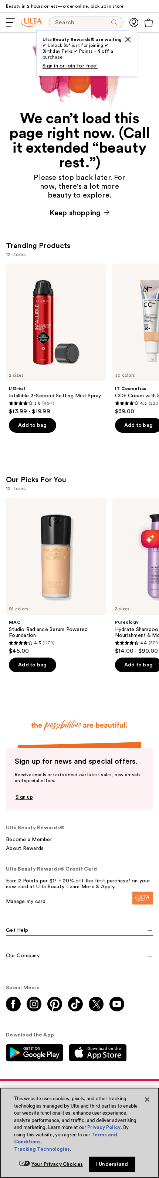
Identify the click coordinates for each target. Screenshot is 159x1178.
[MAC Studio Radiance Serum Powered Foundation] (56, 576)
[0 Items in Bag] (148, 23)
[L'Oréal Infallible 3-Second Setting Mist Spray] (56, 339)
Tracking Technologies (42, 1149)
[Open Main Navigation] (10, 22)
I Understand (112, 1164)
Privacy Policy (104, 1127)
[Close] (147, 1099)
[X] (128, 39)
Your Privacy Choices (57, 1164)
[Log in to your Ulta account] (133, 22)
